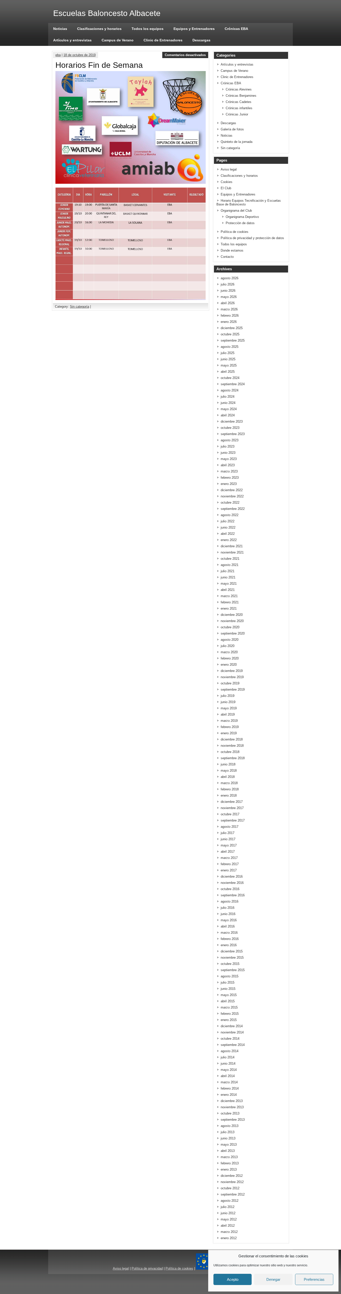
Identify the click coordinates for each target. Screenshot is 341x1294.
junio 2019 (228, 702)
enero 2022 (229, 540)
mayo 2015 (229, 995)
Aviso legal (229, 169)
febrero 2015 (230, 1014)
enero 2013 (229, 1169)
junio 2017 (228, 839)
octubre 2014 (230, 1038)
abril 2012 (228, 1225)
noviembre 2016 (232, 883)
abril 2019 (228, 714)
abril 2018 (228, 777)
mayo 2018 (229, 770)
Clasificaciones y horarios (99, 29)
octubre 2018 (230, 752)
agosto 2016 (229, 901)
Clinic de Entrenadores (163, 40)
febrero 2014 (230, 1088)
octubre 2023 (230, 428)
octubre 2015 (230, 964)
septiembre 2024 (233, 384)
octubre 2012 (230, 1188)
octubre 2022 (230, 502)
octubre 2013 (230, 1113)
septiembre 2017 (233, 820)
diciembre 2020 (232, 615)
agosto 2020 (229, 640)
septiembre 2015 (233, 970)
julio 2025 (227, 353)
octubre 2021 (230, 558)
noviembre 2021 (232, 552)
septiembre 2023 (233, 434)
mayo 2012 (229, 1219)
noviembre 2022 (232, 496)
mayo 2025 (229, 365)
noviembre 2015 (232, 957)
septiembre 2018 (233, 758)
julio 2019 (227, 696)
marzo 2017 (229, 858)
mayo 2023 (229, 459)
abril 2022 (228, 534)
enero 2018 (229, 795)
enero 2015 (229, 1020)
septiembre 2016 (233, 895)
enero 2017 (229, 870)
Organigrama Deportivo (242, 217)
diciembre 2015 (232, 951)
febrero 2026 (230, 315)
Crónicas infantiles (239, 108)
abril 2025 (228, 371)
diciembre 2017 (232, 802)
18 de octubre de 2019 (79, 55)
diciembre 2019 (232, 671)
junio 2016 (228, 914)
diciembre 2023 (232, 421)
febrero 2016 (230, 939)
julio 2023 (227, 446)
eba (58, 55)
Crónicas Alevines (239, 89)
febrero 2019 (230, 727)
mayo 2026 (229, 297)
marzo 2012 (229, 1232)
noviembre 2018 (232, 745)
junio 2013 (228, 1138)
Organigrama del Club (236, 210)
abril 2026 (228, 303)
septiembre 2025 (233, 340)
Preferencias (314, 1279)
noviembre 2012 (232, 1182)
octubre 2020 (230, 627)
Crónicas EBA (236, 29)
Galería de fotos (232, 129)
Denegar (273, 1279)
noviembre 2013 (232, 1107)
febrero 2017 (230, 864)
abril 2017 (228, 851)
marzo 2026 (229, 309)
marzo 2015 (229, 1007)
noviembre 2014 (232, 1032)
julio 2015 (227, 982)
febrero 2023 (230, 477)
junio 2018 (228, 764)
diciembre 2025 (232, 328)
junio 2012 (228, 1213)
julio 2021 (227, 571)
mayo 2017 (229, 845)
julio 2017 (227, 833)
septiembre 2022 (233, 509)
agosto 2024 (229, 390)
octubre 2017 (230, 814)
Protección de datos (240, 223)
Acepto (232, 1279)
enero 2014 (229, 1095)
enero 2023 (229, 484)
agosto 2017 (229, 827)
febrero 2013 (230, 1163)
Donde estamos (232, 250)
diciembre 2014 (232, 1026)
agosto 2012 (229, 1200)
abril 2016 (228, 926)
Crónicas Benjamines (241, 95)
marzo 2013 (229, 1157)
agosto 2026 (229, 278)
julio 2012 (227, 1207)
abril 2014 (228, 1076)
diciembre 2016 (232, 876)
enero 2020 (229, 664)
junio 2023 (228, 453)
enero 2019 (229, 733)
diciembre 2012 (232, 1176)
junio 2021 (228, 577)
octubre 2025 (230, 334)
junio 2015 (228, 989)
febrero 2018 (230, 789)
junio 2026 (228, 290)
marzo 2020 (229, 652)
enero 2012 (229, 1238)
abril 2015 (228, 1001)
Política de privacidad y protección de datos (252, 238)
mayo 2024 (229, 409)
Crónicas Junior (237, 114)
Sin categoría (79, 306)
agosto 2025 (229, 347)
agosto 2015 (229, 976)
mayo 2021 (229, 583)
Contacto (227, 257)
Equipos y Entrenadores (194, 29)
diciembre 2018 (232, 739)
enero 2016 (229, 945)
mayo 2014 (229, 1070)
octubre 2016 (230, 889)
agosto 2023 (229, 440)
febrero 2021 (230, 602)
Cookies (226, 182)
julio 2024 (227, 396)
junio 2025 (228, 359)
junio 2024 (228, 403)
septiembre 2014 (233, 1045)
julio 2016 (227, 908)
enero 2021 (229, 608)
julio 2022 (227, 521)
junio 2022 (228, 527)
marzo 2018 (229, 783)
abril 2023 (228, 465)
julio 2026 (227, 284)
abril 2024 (228, 415)
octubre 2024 (230, 378)
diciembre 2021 (232, 546)
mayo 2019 (229, 708)
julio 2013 (227, 1132)
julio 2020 (227, 646)
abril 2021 (228, 590)
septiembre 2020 (233, 633)
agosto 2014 (229, 1051)
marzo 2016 (229, 932)
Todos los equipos (148, 29)
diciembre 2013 (232, 1101)
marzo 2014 (229, 1082)
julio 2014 (227, 1057)
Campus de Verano (118, 40)
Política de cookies (234, 232)
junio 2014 (228, 1063)
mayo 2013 (229, 1144)
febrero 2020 (230, 658)
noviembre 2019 (232, 677)
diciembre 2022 (232, 490)
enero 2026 (229, 322)
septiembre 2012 (233, 1194)
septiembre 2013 (233, 1119)
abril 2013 (228, 1151)
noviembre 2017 (232, 808)
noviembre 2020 (232, 621)
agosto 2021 (229, 565)
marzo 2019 (229, 721)
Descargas (201, 40)
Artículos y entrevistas (72, 40)
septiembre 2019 (233, 689)
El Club (226, 188)
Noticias (60, 29)
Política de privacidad (147, 1268)
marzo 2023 (229, 471)
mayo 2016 (229, 920)
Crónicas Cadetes (238, 102)
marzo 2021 (229, 596)
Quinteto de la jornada (236, 142)
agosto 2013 (229, 1126)
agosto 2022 (229, 515)
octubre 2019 (230, 683)
